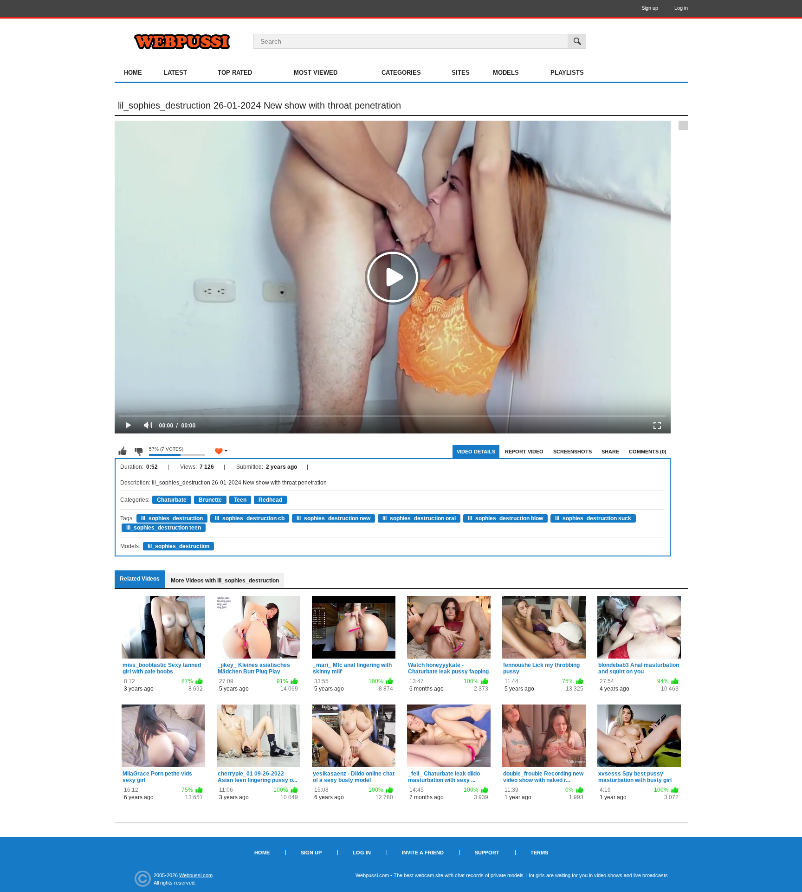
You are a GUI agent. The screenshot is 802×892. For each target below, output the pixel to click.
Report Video (524, 451)
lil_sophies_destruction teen (163, 527)
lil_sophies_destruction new (333, 518)
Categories (401, 72)
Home (133, 72)
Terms (539, 852)
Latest (175, 72)
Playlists (567, 72)
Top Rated (235, 72)
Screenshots (572, 451)
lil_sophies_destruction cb (250, 518)
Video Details (476, 451)
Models (506, 72)
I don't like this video (138, 451)
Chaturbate (172, 500)
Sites (461, 72)
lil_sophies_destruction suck (593, 518)
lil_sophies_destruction (172, 518)
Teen (240, 500)
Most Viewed (315, 72)
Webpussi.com (196, 875)
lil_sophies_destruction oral (419, 518)
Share (610, 451)
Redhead (270, 500)
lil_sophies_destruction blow (505, 518)
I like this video (122, 451)
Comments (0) (647, 451)
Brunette (210, 500)
